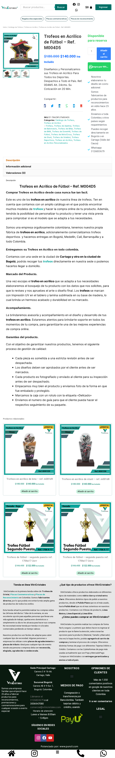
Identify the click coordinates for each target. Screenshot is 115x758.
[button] (34, 38)
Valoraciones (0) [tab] (16, 172)
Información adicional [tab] (18, 166)
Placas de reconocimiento (82, 19)
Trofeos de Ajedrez (62, 126)
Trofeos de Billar (65, 129)
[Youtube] (50, 738)
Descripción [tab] (13, 160)
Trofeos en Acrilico (31, 27)
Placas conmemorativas (56, 19)
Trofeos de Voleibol (62, 137)
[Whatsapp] (76, 10)
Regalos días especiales (32, 19)
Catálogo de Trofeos (15, 27)
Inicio (5, 27)
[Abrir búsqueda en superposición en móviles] (44, 7)
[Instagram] (78, 4)
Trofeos (49, 126)
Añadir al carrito (103, 53)
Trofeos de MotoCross (61, 134)
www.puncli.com (69, 746)
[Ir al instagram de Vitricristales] (34, 753)
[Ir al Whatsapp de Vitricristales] (103, 753)
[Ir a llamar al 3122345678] (80, 753)
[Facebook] (74, 4)
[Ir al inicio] (11, 753)
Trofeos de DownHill (61, 131)
